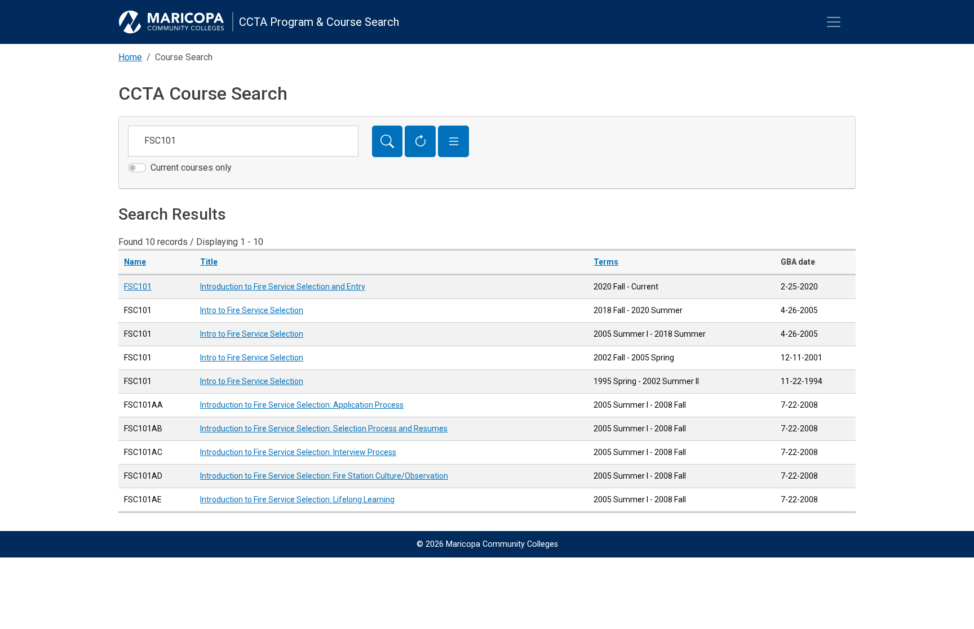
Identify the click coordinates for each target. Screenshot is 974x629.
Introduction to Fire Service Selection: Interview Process (298, 452)
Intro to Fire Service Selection (251, 310)
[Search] (387, 141)
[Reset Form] (420, 141)
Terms (606, 261)
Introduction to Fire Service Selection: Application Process (302, 404)
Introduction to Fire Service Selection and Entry (282, 286)
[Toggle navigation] (833, 22)
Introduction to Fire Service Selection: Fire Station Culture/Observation (324, 475)
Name (135, 261)
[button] (453, 141)
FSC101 (138, 286)
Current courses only (191, 167)
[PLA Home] (175, 22)
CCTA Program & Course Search (319, 22)
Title (209, 261)
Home (130, 57)
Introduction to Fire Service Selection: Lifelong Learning (297, 499)
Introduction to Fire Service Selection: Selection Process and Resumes (324, 428)
